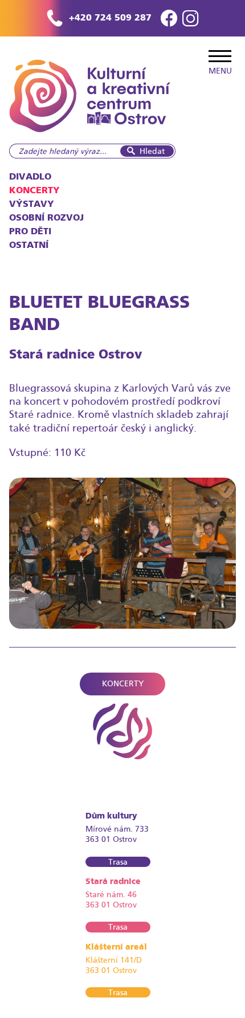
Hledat (152, 151)
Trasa (118, 861)
